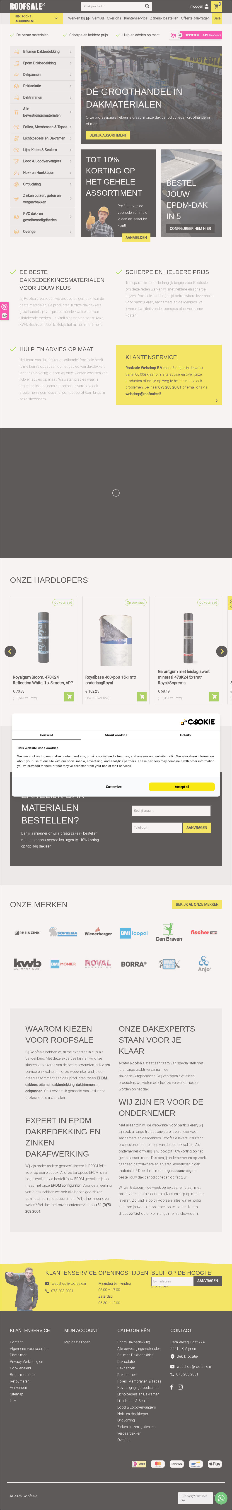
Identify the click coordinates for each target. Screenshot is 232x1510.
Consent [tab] (46, 735)
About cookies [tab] (116, 735)
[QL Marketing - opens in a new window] (198, 722)
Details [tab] (185, 735)
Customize (114, 787)
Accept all (182, 787)
